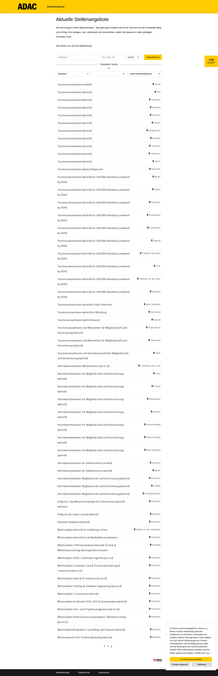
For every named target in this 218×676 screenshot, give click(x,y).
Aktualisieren (152, 57)
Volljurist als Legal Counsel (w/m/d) (78, 514)
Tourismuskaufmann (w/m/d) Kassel (79, 320)
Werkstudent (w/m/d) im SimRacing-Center (82, 529)
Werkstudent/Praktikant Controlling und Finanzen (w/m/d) (91, 629)
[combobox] (133, 57)
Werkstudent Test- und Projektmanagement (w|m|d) (88, 609)
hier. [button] (208, 653)
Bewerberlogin (62, 672)
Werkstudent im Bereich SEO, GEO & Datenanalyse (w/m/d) (92, 601)
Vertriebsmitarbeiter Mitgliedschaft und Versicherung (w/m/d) (93, 478)
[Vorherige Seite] (104, 646)
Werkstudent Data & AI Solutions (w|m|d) (82, 578)
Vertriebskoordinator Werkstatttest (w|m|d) (83, 366)
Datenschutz (84, 672)
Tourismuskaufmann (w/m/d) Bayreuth (80, 169)
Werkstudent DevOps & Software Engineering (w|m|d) (89, 586)
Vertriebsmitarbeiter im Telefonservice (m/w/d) (85, 463)
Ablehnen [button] (202, 664)
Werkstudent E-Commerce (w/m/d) (78, 594)
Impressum (104, 672)
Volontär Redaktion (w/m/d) (74, 522)
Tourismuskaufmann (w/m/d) (75, 92)
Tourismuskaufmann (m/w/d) (75, 84)
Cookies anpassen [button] (180, 664)
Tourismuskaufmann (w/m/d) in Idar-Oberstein (85, 304)
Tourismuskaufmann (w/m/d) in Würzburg (82, 312)
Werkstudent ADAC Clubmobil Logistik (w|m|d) (85, 558)
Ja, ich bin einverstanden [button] (191, 659)
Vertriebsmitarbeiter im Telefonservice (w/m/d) (85, 470)
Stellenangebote (55, 6)
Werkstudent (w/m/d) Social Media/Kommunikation (87, 537)
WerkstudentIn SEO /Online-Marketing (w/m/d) (85, 637)
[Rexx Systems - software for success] (157, 660)
